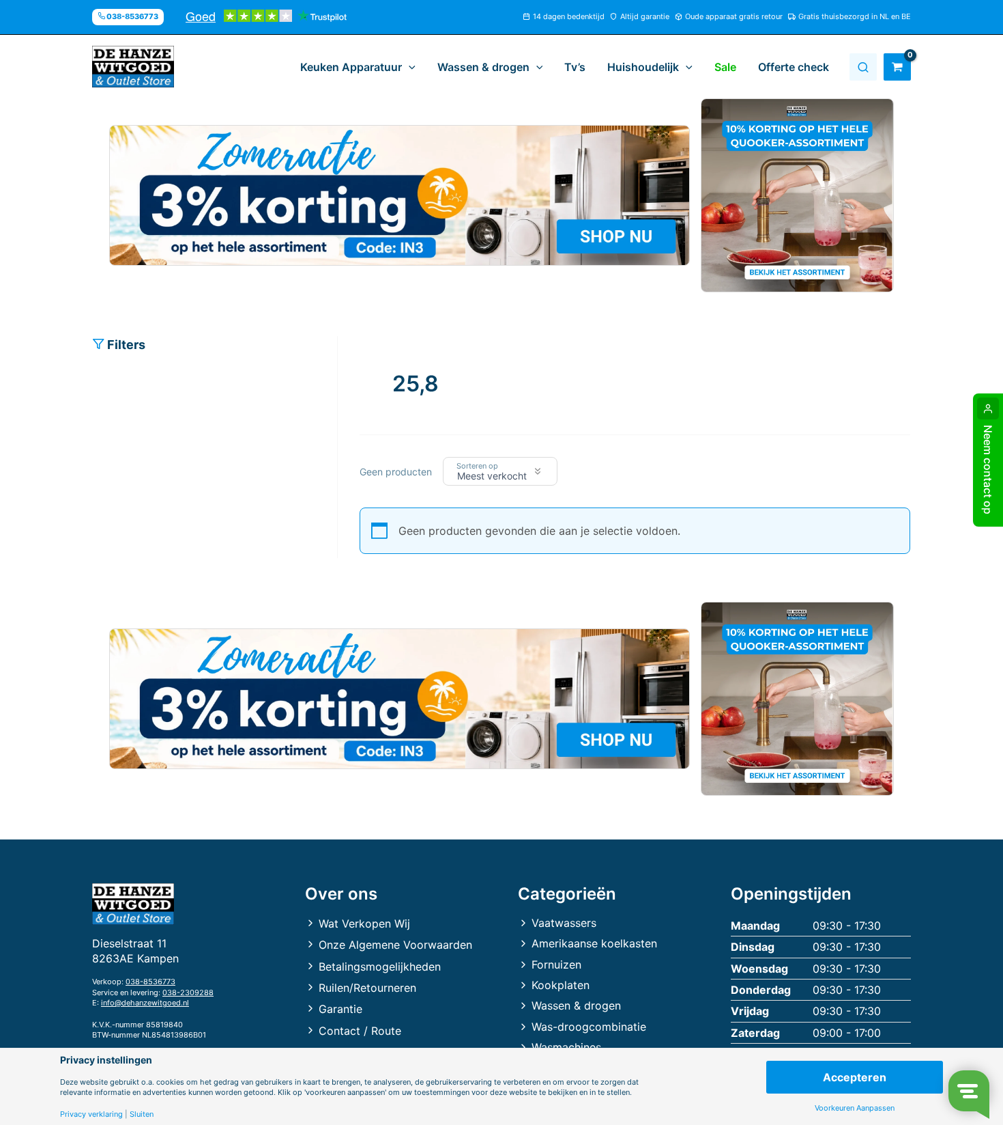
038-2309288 (188, 992)
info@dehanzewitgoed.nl (145, 1003)
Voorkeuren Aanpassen (855, 1108)
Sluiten (142, 1114)
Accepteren (854, 1077)
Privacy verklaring (91, 1114)
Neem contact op (988, 469)
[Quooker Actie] (798, 195)
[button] (409, 67)
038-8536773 (150, 981)
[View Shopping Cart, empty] (897, 67)
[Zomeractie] (399, 195)
